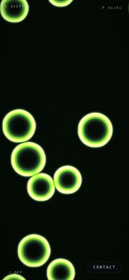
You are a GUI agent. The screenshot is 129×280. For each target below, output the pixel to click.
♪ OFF (16, 272)
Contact (104, 267)
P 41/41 (112, 8)
